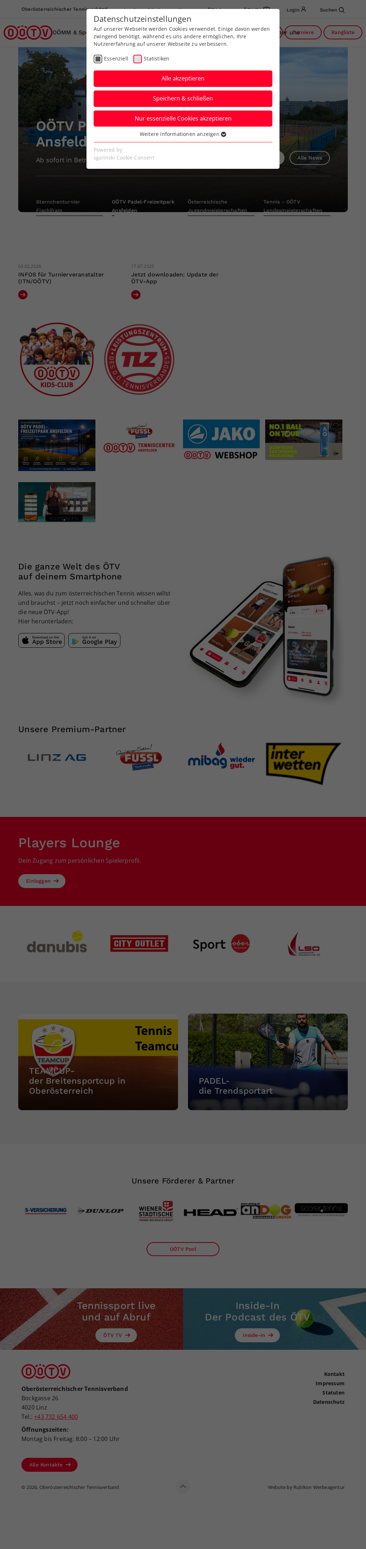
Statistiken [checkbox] (156, 58)
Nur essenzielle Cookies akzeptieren (183, 118)
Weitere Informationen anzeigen (180, 134)
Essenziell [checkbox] (116, 58)
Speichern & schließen (183, 98)
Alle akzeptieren (183, 78)
